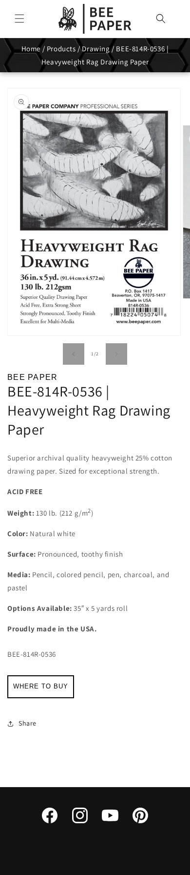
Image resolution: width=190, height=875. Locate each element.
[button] (19, 18)
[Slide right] (116, 354)
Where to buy (40, 686)
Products (61, 48)
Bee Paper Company (78, 867)
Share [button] (28, 723)
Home (30, 48)
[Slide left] (73, 354)
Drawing (96, 48)
